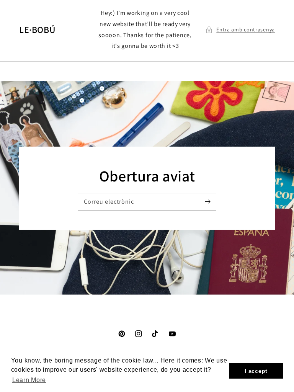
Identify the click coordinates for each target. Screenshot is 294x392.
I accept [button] (256, 371)
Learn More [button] (29, 380)
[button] (240, 29)
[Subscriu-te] (207, 201)
